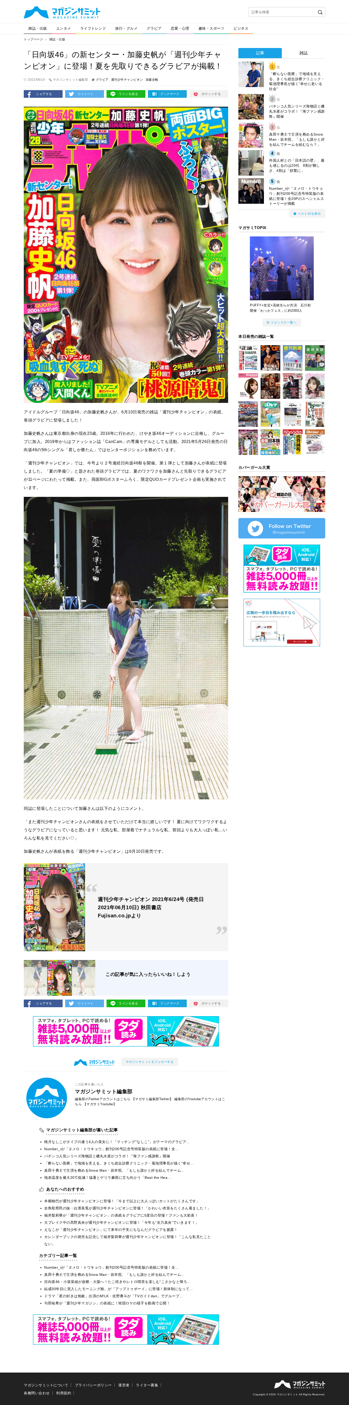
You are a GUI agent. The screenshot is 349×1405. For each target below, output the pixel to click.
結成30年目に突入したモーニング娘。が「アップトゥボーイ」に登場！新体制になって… (118, 1289)
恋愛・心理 (180, 28)
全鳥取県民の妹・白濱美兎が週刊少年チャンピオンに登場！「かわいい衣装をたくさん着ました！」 (127, 1208)
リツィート (85, 94)
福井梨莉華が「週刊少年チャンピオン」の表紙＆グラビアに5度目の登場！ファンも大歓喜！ (121, 1215)
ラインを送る (128, 94)
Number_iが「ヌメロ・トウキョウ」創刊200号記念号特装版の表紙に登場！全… (111, 1149)
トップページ (33, 39)
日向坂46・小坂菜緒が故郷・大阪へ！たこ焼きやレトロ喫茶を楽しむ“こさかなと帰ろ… (117, 1282)
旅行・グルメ (126, 28)
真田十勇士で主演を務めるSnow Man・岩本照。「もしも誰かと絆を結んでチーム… (114, 1170)
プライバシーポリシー (93, 1385)
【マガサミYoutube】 (100, 1104)
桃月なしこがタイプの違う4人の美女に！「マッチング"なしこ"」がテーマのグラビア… (117, 1142)
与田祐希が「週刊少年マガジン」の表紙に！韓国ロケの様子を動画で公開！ (107, 1303)
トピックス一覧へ (283, 322)
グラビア (154, 28)
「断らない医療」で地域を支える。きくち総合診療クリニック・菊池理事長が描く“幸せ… (119, 1163)
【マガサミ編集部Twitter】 (152, 1099)
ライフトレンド (93, 28)
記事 (260, 53)
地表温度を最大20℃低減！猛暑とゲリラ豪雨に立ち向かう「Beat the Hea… (107, 1177)
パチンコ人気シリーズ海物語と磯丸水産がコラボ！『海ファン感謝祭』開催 (107, 1156)
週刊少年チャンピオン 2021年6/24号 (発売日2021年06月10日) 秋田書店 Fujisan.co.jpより (151, 907)
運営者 (124, 1385)
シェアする (44, 94)
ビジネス (241, 28)
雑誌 (303, 53)
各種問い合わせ (37, 1393)
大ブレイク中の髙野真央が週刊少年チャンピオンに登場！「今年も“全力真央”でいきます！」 (121, 1222)
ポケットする (211, 94)
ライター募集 (147, 1385)
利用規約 (63, 1393)
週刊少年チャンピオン (127, 79)
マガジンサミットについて (46, 1385)
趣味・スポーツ (212, 28)
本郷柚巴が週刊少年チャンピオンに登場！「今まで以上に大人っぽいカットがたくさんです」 (122, 1201)
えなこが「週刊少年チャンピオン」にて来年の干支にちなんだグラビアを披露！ (111, 1230)
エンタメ (63, 28)
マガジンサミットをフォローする (150, 1062)
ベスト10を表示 (309, 213)
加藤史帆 (152, 79)
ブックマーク (169, 94)
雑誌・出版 (37, 28)
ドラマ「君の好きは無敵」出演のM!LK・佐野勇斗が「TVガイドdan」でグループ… (113, 1296)
